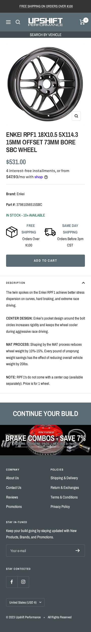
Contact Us (13, 487)
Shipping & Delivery (64, 477)
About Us (12, 477)
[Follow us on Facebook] (11, 582)
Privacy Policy (60, 506)
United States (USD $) (23, 602)
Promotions (14, 506)
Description (15, 283)
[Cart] (82, 22)
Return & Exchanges (65, 487)
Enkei (21, 193)
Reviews (12, 497)
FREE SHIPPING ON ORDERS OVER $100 (46, 6)
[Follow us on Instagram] (23, 582)
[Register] (78, 550)
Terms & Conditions (64, 497)
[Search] (18, 22)
